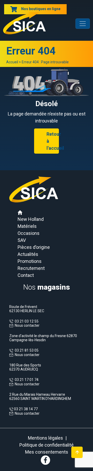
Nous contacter (27, 325)
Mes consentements (46, 452)
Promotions (30, 261)
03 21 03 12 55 (25, 321)
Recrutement (31, 268)
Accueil (12, 62)
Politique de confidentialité (46, 445)
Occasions (29, 233)
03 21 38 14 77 (25, 409)
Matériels (27, 226)
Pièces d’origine (34, 247)
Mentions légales (45, 438)
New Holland (31, 219)
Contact (26, 275)
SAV (22, 240)
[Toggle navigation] (82, 23)
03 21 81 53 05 (25, 350)
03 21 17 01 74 (25, 380)
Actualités (28, 254)
